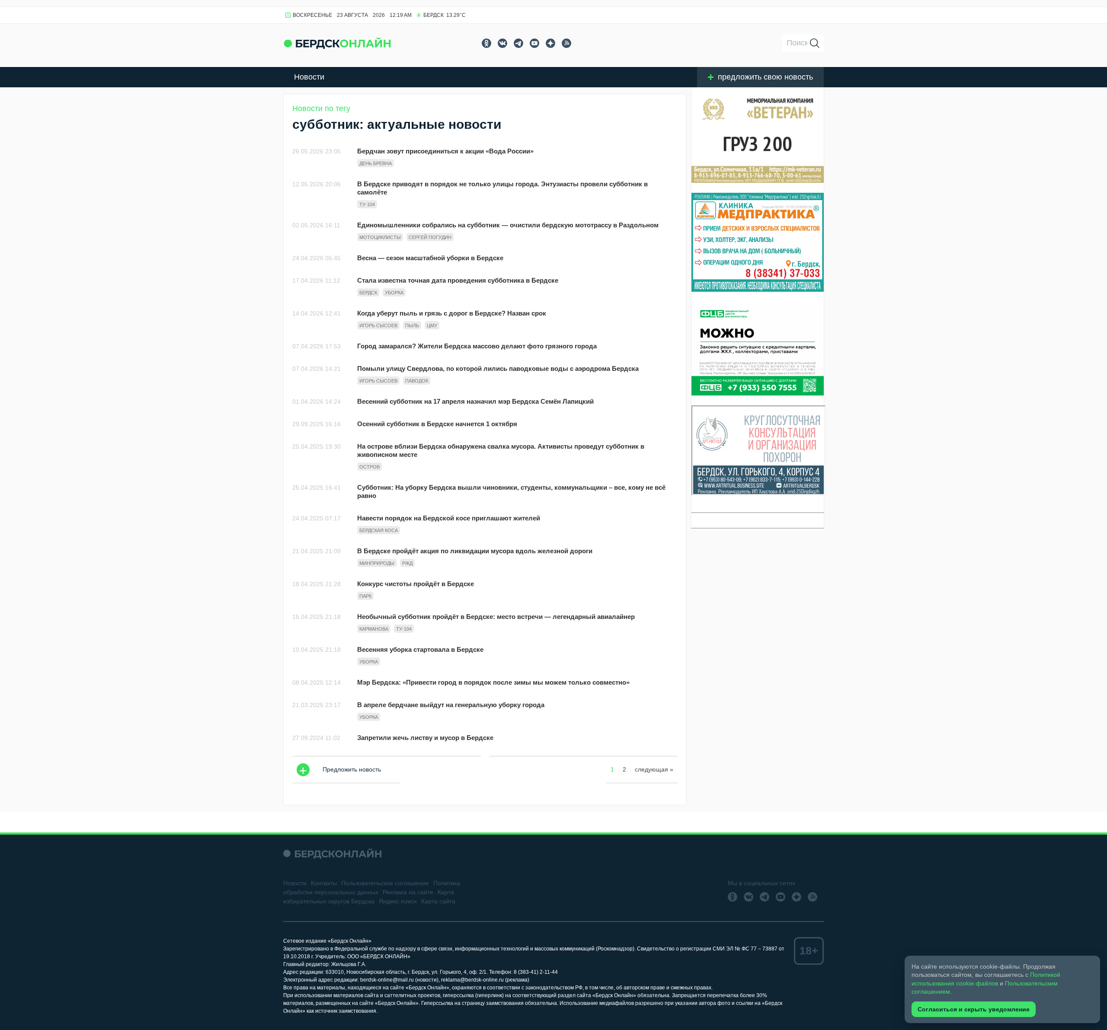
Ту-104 (367, 204)
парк (365, 596)
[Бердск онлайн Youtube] (534, 43)
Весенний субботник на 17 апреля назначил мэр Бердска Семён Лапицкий (475, 401)
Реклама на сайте (408, 892)
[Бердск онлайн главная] (332, 853)
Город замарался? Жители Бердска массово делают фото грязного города (477, 346)
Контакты (324, 883)
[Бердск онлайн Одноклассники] (486, 43)
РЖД (407, 563)
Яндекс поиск (398, 901)
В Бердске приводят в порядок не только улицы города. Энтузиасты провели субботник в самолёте (502, 188)
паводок (416, 380)
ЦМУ (432, 325)
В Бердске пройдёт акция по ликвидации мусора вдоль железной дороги (474, 551)
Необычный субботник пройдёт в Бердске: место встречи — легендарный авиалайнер (496, 616)
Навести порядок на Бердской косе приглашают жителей (448, 518)
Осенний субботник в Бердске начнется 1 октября (437, 423)
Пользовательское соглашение (385, 883)
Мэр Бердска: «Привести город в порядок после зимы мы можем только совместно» (493, 682)
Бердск (368, 292)
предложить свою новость (765, 77)
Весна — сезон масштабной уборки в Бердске (430, 257)
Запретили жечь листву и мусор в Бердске (425, 737)
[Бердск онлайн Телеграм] (518, 43)
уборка (394, 292)
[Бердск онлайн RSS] (566, 43)
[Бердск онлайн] (337, 43)
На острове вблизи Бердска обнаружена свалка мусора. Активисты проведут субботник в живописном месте (500, 450)
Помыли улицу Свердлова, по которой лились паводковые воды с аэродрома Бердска (498, 368)
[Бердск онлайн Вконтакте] (502, 43)
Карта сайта (438, 901)
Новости (309, 77)
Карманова (373, 628)
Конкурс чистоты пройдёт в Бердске (415, 583)
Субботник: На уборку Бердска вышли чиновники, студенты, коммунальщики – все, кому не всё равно (511, 491)
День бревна (375, 163)
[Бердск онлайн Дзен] (550, 43)
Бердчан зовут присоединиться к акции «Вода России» (445, 151)
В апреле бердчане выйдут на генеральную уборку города (450, 704)
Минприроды (376, 563)
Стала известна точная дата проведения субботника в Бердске (457, 280)
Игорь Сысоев (378, 325)
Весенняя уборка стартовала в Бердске (420, 649)
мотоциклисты (380, 237)
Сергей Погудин (430, 237)
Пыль (412, 325)
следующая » (654, 769)
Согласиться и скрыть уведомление (974, 1009)
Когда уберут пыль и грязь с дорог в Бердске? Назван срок (451, 313)
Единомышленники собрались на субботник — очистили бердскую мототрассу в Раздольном (508, 225)
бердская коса (378, 530)
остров (369, 466)
